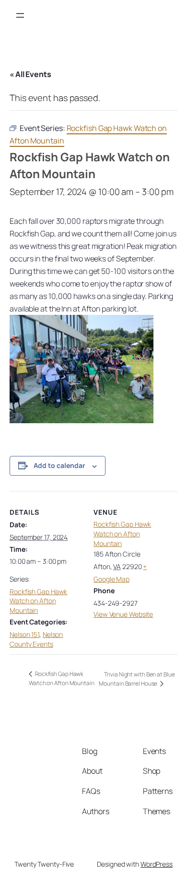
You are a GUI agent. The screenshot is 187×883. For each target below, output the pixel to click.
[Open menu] (20, 15)
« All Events (30, 74)
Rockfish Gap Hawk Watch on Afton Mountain (38, 601)
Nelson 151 (24, 634)
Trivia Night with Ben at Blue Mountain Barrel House (137, 679)
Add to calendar (59, 465)
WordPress (156, 864)
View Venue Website (123, 614)
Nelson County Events (36, 639)
